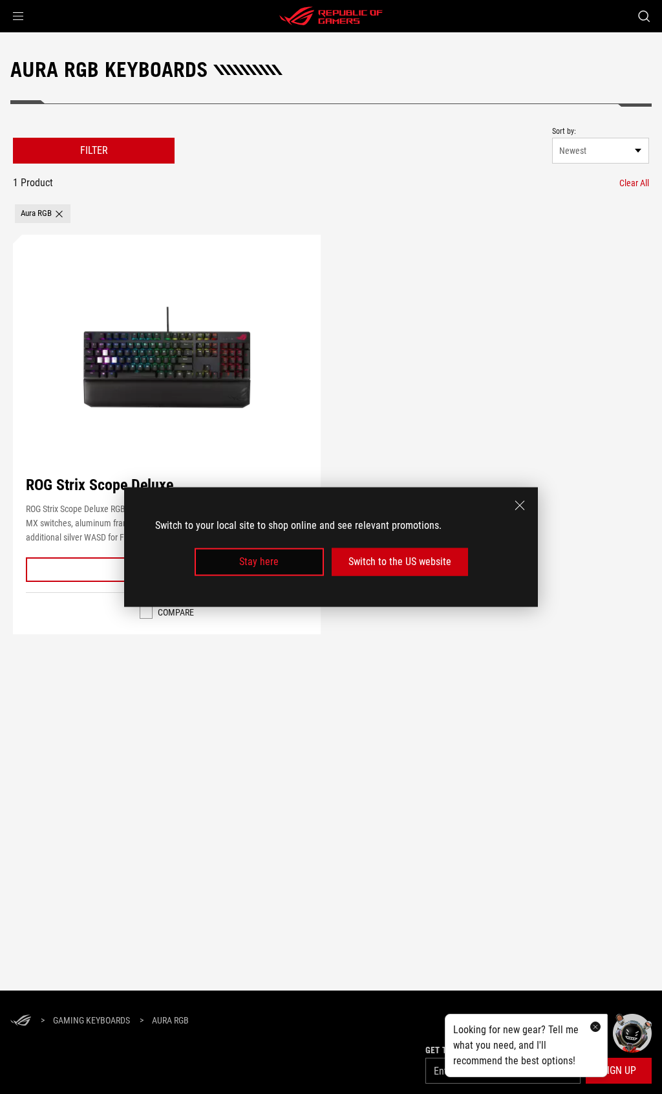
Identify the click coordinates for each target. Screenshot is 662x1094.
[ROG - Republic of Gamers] (331, 16)
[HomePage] (20, 1021)
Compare (176, 612)
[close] (520, 505)
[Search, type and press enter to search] (644, 16)
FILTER (94, 150)
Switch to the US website (399, 561)
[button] (18, 16)
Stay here (259, 561)
